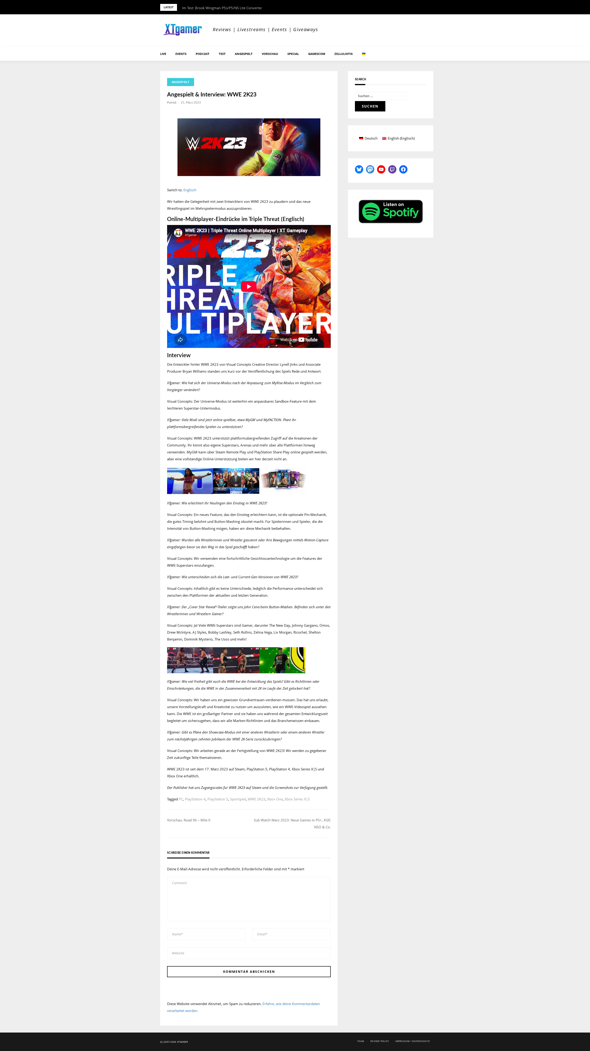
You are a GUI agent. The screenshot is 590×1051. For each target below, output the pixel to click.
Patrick (172, 102)
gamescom (316, 54)
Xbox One (275, 799)
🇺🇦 (364, 54)
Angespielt (244, 54)
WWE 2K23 (256, 799)
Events (180, 54)
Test (222, 54)
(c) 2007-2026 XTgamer (174, 1041)
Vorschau (270, 54)
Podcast (202, 54)
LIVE (163, 54)
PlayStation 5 (217, 799)
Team (360, 1041)
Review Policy (379, 1041)
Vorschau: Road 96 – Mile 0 (188, 820)
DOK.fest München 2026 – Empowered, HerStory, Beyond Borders (235, 8)
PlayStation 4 (195, 799)
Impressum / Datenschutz (412, 1041)
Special (293, 54)
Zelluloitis (343, 54)
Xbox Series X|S (297, 799)
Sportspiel (238, 799)
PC (181, 799)
